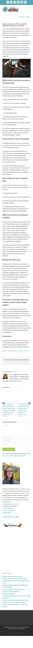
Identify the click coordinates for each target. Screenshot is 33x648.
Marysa (5, 350)
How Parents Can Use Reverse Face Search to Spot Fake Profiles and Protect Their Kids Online (8, 408)
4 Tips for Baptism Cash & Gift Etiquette (14, 578)
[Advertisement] (16, 552)
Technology (20, 350)
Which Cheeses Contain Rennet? (12, 576)
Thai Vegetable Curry (9, 594)
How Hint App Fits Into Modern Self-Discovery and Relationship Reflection (24, 408)
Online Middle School (9, 517)
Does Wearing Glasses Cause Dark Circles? (15, 600)
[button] (3, 403)
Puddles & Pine (6, 512)
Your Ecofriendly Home (8, 510)
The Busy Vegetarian (8, 508)
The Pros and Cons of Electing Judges (13, 602)
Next (27, 17)
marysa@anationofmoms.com (10, 504)
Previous (22, 17)
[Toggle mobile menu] (30, 7)
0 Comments (26, 350)
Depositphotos (22, 628)
